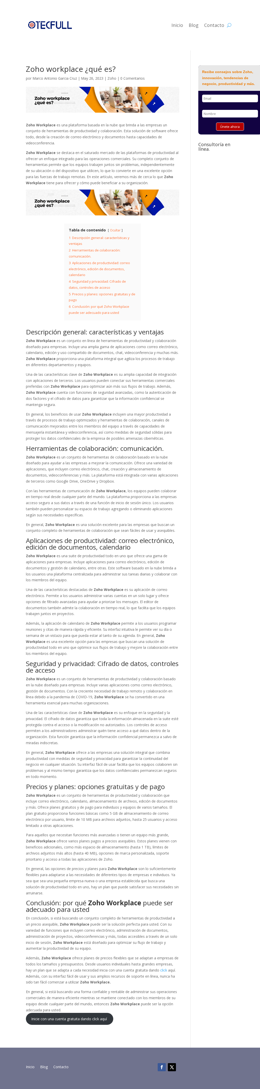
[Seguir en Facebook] (162, 1067)
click (164, 970)
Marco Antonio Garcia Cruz (54, 78)
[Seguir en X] (172, 1067)
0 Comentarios (132, 78)
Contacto (214, 25)
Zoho (111, 78)
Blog (194, 25)
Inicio (177, 25)
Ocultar (115, 230)
